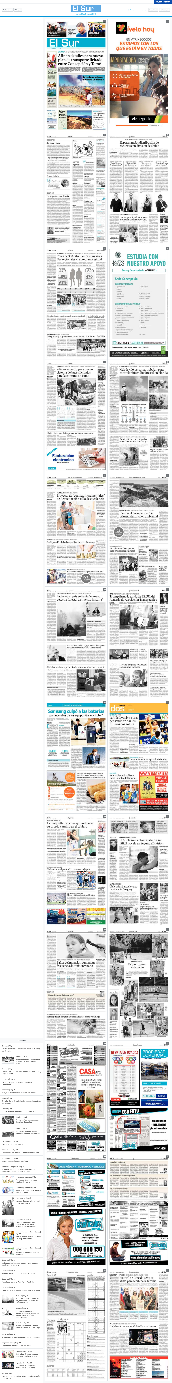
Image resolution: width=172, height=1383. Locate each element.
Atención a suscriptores (138, 10)
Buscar (18, 10)
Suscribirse (153, 10)
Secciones (8, 10)
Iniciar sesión (164, 10)
